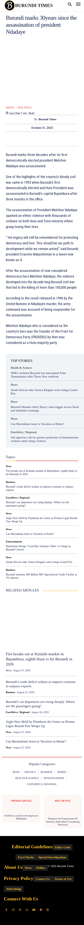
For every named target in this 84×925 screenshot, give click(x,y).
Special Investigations (52, 857)
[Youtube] (33, 909)
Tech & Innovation (27, 458)
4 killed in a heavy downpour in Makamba (21, 817)
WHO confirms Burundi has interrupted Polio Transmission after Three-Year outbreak (38, 374)
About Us (13, 867)
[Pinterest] (46, 139)
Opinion (48, 454)
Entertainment (14, 541)
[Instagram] (13, 909)
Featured (49, 451)
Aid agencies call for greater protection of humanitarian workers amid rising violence (44, 439)
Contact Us (43, 878)
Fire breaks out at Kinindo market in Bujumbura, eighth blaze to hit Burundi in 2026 (39, 659)
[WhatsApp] (55, 139)
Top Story (48, 458)
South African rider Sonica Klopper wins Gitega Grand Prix (39, 562)
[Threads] (47, 909)
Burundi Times (47, 119)
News (10, 107)
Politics (24, 107)
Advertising (13, 888)
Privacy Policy (18, 878)
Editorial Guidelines (32, 846)
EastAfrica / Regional (24, 432)
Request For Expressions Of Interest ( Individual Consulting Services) (63, 821)
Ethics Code (62, 847)
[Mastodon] (40, 909)
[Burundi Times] (30, 119)
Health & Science (21, 367)
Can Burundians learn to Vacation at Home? (37, 424)
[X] (37, 139)
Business (22, 447)
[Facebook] (28, 139)
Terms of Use (63, 878)
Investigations (30, 454)
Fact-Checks (31, 451)
